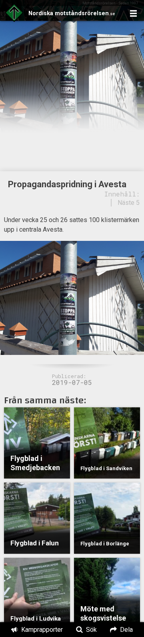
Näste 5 (129, 202)
